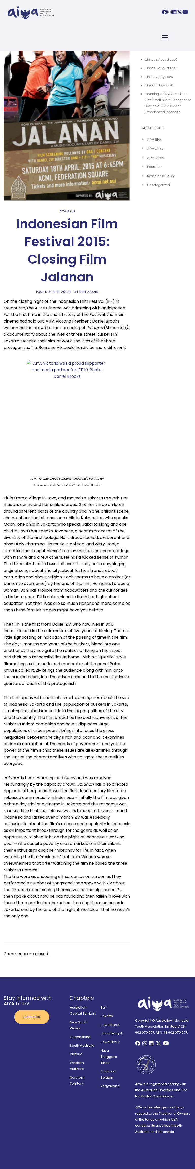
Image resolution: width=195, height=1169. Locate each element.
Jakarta (107, 1016)
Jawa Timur (110, 1042)
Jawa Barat (110, 1024)
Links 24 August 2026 (161, 59)
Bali (103, 1007)
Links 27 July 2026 (159, 77)
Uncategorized (158, 185)
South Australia (82, 1045)
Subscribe (31, 1016)
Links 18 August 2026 (161, 68)
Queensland (80, 1036)
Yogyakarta (110, 1086)
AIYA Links (155, 148)
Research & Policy (161, 176)
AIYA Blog (67, 211)
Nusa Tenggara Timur (109, 1056)
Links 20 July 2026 (159, 85)
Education (154, 167)
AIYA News (155, 158)
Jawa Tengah (112, 1033)
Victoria (76, 1054)
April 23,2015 (88, 292)
